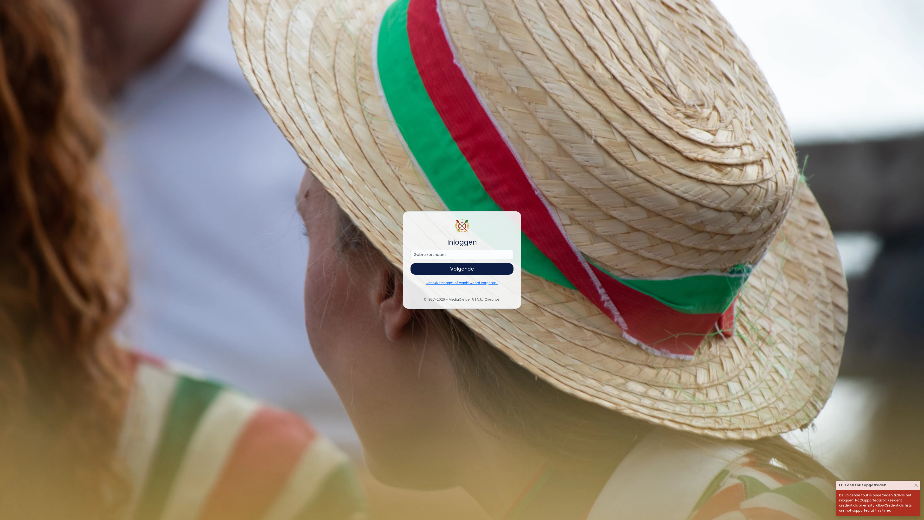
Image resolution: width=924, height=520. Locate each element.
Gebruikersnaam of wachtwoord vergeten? (462, 282)
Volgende (462, 269)
